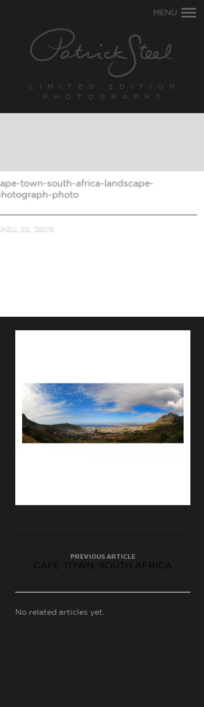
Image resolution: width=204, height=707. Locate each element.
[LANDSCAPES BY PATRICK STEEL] (102, 53)
